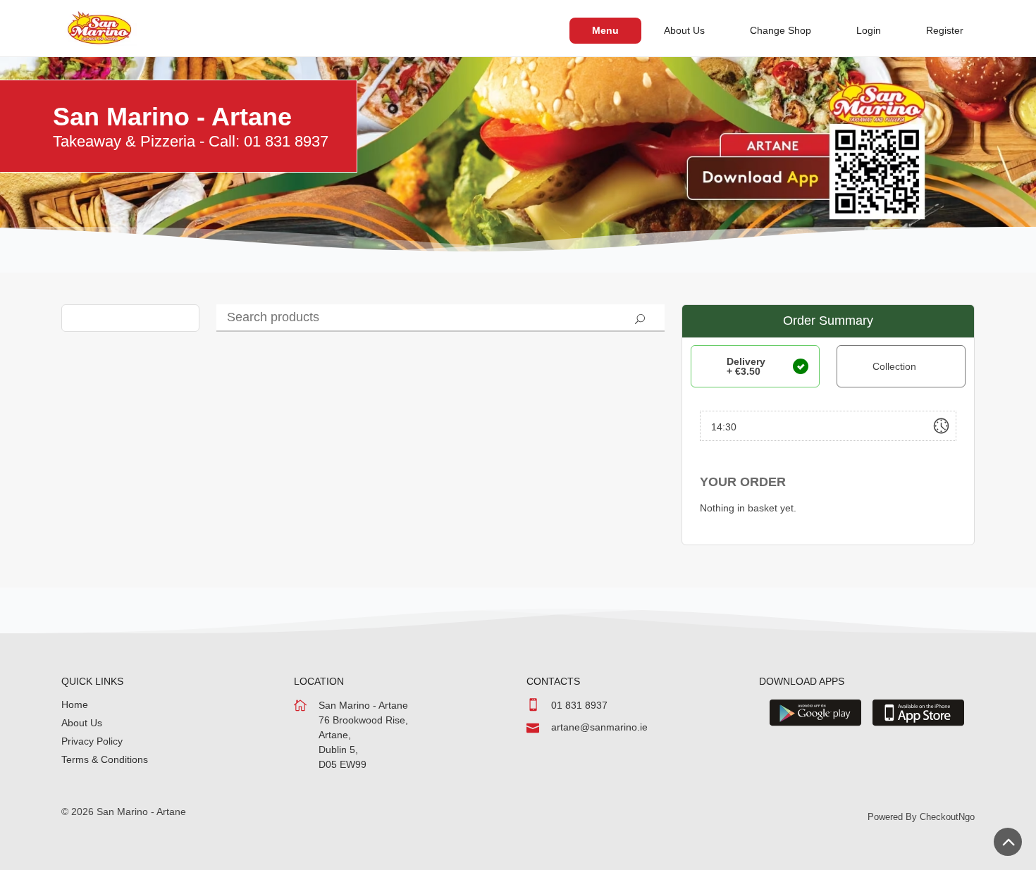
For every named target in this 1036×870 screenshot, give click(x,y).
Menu (605, 30)
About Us (684, 30)
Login (868, 30)
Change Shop (780, 30)
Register (944, 30)
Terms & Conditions (104, 759)
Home (74, 704)
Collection (894, 366)
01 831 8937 (579, 705)
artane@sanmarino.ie (599, 727)
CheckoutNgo (947, 817)
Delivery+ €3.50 (746, 366)
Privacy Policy (92, 741)
